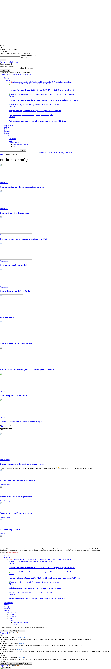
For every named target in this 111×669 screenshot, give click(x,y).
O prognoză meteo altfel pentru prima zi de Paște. (22, 464)
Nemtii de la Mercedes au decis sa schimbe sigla (21, 421)
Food (10, 141)
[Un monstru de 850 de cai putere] (12, 207)
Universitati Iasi (66, 82)
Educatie (29, 82)
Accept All (21, 631)
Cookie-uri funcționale (10, 643)
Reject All (13, 631)
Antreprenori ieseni (10, 135)
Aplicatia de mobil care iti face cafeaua (17, 343)
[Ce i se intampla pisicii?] (5, 525)
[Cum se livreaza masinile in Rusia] (15, 285)
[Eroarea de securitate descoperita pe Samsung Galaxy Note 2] (12, 363)
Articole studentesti (19, 82)
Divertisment (8, 125)
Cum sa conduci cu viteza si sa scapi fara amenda (22, 187)
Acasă (2, 154)
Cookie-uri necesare (9, 637)
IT (1, 313)
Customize (4, 631)
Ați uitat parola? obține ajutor (10, 62)
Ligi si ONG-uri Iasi (54, 82)
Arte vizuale (4, 534)
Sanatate (7, 131)
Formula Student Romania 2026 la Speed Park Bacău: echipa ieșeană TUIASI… (44, 100)
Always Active (21, 637)
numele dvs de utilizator (28, 55)
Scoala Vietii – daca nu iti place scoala (17, 497)
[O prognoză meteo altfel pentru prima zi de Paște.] (17, 458)
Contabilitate (13, 137)
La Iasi (6, 78)
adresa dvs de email (26, 68)
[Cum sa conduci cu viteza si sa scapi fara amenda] (15, 181)
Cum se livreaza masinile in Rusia (15, 291)
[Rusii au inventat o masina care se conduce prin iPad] (16, 233)
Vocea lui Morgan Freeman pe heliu (16, 513)
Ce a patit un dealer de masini (13, 265)
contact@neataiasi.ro (12, 552)
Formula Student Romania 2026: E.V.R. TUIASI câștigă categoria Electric (42, 90)
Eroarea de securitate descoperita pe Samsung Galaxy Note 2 (27, 369)
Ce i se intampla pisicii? (10, 529)
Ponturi (6, 133)
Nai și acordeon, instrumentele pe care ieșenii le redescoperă (35, 111)
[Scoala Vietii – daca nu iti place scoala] (5, 492)
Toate (10, 82)
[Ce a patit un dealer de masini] (16, 259)
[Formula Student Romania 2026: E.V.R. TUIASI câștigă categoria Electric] (31, 84)
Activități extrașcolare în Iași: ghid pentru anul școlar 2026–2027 (37, 121)
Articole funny (5, 460)
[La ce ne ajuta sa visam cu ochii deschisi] (5, 476)
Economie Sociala (15, 143)
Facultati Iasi (36, 82)
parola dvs (23, 58)
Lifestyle (7, 129)
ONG (15, 146)
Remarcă (21, 643)
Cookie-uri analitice (9, 649)
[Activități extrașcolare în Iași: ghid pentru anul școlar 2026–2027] (31, 115)
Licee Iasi (43, 82)
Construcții (12, 139)
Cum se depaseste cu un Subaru (14, 395)
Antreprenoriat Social (20, 145)
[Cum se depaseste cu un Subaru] (12, 389)
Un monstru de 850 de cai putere (14, 213)
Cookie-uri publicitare (9, 657)
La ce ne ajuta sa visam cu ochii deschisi (17, 480)
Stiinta (6, 127)
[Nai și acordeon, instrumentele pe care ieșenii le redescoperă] (34, 104)
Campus (7, 80)
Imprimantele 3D (7, 317)
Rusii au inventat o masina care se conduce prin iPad (23, 239)
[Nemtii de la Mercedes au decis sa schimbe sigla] (16, 415)
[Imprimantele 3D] (11, 311)
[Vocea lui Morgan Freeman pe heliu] (5, 509)
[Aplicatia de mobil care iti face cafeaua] (13, 337)
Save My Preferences (16, 663)
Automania (4, 183)
